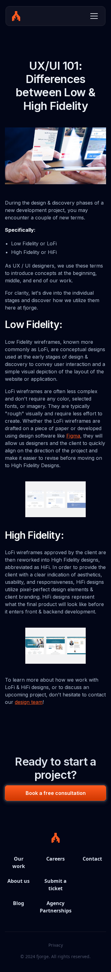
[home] (16, 16)
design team (29, 702)
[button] (93, 16)
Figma (73, 436)
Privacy (55, 945)
